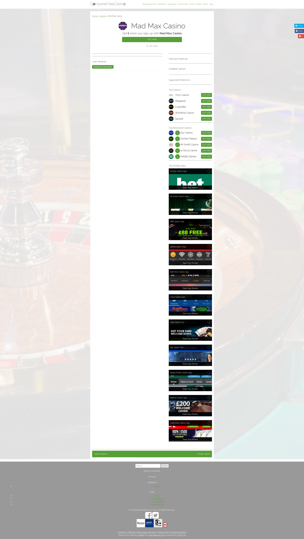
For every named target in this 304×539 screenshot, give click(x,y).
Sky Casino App (177, 347)
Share (300, 31)
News (211, 4)
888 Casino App (177, 221)
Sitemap (132, 532)
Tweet (300, 26)
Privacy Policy (164, 532)
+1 (302, 36)
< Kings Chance (203, 454)
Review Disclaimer (178, 532)
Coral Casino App (177, 297)
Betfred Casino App (178, 398)
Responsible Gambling (147, 532)
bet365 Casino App (178, 171)
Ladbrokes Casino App (180, 423)
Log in (157, 496)
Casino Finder (183, 4)
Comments (157, 501)
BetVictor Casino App (179, 272)
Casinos (192, 4)
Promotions (162, 4)
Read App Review (190, 187)
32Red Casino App (178, 247)
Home (94, 16)
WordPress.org (157, 504)
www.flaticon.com (157, 535)
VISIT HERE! (152, 39)
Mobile (198, 4)
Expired (157, 486)
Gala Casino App (177, 322)
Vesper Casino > (101, 454)
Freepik (141, 535)
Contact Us (122, 532)
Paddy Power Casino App (181, 372)
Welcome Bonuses (149, 4)
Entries (157, 498)
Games (205, 4)
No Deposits (171, 4)
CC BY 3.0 (181, 535)
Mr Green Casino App (179, 196)
